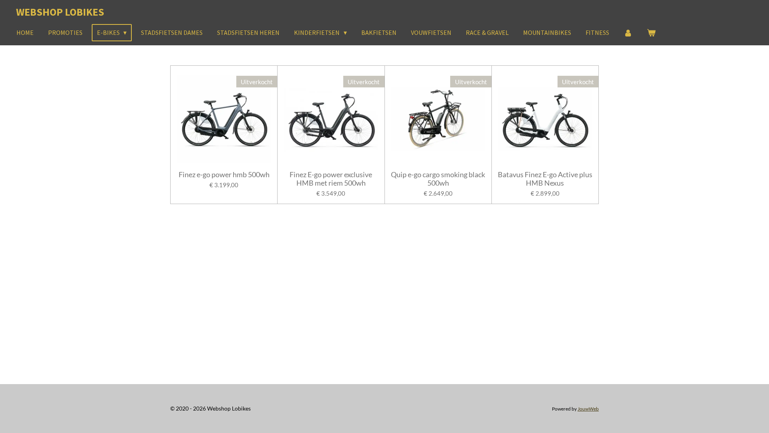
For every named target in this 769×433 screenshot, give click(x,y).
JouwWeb (588, 408)
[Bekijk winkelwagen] (651, 32)
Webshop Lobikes (60, 11)
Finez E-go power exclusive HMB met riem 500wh (331, 178)
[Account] (628, 32)
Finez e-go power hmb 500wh (224, 174)
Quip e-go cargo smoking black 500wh (438, 178)
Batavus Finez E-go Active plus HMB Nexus (545, 178)
